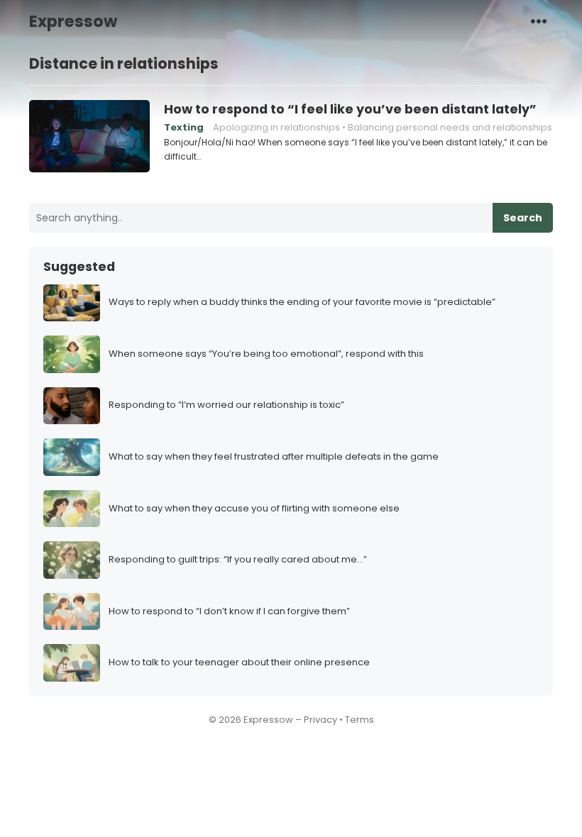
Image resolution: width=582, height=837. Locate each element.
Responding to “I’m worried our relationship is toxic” (226, 405)
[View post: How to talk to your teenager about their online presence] (71, 663)
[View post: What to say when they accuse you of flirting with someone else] (71, 509)
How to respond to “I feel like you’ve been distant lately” (350, 109)
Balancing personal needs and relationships (450, 127)
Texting (184, 127)
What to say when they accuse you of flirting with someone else (254, 509)
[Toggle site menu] (538, 20)
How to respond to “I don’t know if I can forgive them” (229, 612)
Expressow (73, 21)
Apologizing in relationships (276, 127)
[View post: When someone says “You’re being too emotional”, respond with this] (71, 354)
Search (522, 218)
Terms (359, 719)
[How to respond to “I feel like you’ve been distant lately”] (89, 137)
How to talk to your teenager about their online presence (239, 663)
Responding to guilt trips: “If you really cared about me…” (238, 560)
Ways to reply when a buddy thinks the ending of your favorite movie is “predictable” (302, 302)
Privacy (320, 719)
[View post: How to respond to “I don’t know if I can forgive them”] (71, 612)
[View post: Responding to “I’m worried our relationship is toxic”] (71, 406)
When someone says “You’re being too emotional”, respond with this (266, 354)
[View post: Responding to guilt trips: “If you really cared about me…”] (71, 560)
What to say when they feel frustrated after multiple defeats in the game (274, 457)
